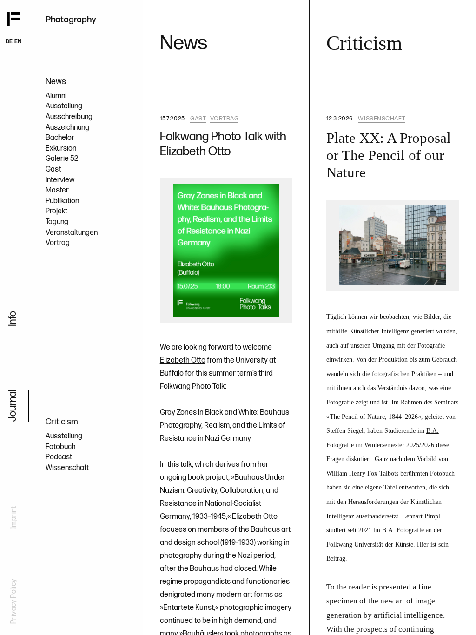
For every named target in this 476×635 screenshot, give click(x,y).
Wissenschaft (67, 467)
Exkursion (61, 148)
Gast (53, 169)
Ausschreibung (69, 116)
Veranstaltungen (72, 232)
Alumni (56, 96)
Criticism (62, 422)
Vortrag (58, 242)
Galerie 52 (62, 158)
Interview (60, 180)
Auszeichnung (67, 127)
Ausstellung (64, 106)
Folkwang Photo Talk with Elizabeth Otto (223, 144)
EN (17, 41)
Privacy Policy (13, 601)
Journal (13, 406)
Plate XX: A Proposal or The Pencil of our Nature (388, 155)
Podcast (59, 457)
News (56, 81)
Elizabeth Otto (182, 360)
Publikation (62, 201)
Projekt (56, 211)
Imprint (13, 517)
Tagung (57, 222)
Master (57, 190)
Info (13, 318)
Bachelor (60, 137)
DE (9, 41)
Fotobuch (60, 447)
